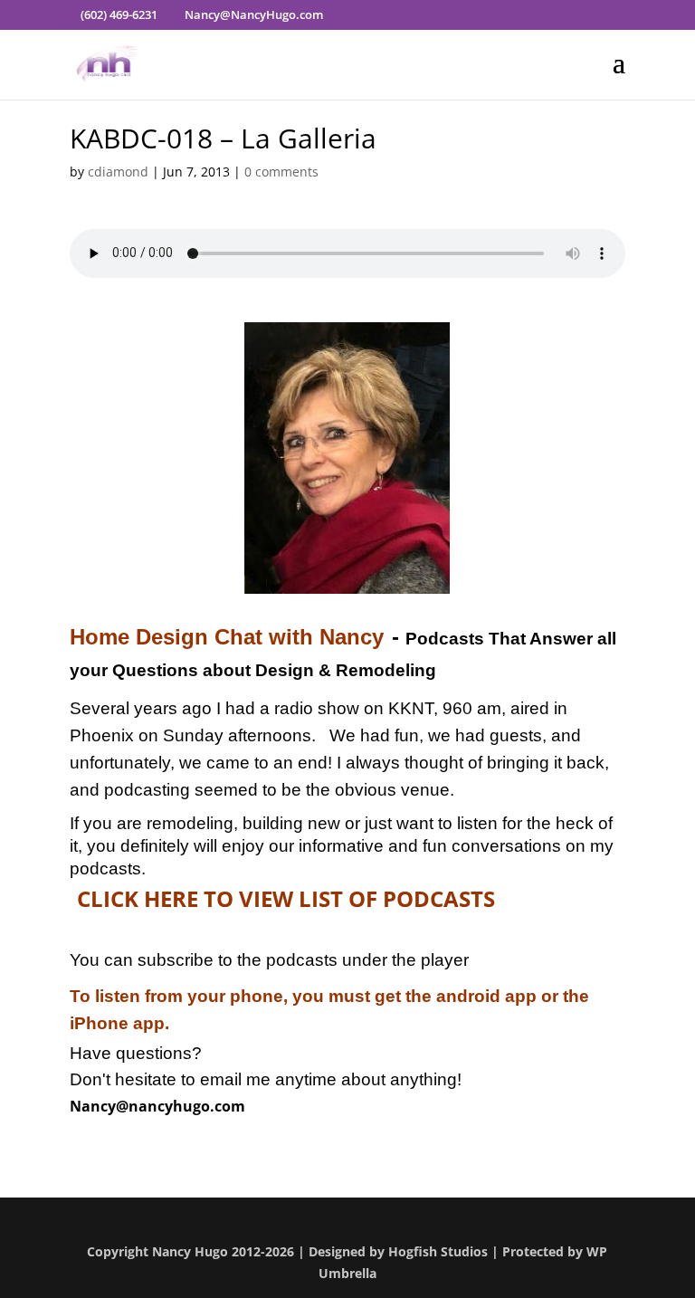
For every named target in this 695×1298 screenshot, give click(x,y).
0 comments (281, 171)
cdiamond (118, 171)
